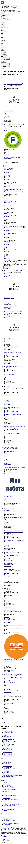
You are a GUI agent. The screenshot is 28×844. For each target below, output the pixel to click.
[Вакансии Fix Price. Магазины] (15, 140)
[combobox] (7, 37)
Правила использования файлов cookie (10, 11)
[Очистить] (3, 41)
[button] (2, 29)
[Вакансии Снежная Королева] (15, 100)
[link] (3, 26)
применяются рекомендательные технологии (13, 827)
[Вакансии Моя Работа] (15, 485)
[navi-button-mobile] (2, 33)
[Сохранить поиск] (2, 44)
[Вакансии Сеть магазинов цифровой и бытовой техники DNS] (15, 646)
